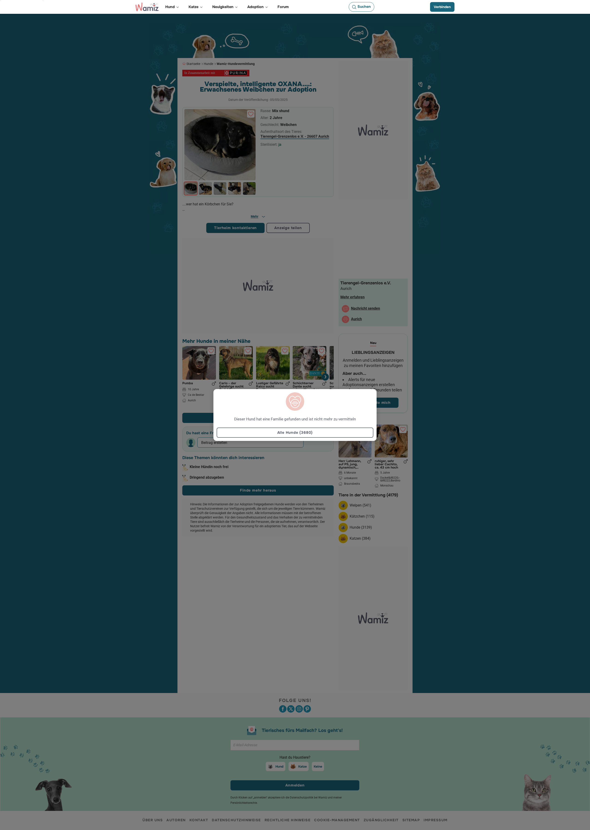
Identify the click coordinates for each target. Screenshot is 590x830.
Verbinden (442, 7)
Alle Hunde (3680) (295, 432)
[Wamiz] (147, 7)
